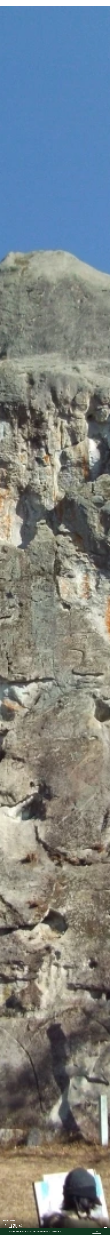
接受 (97, 1231)
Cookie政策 (57, 1231)
